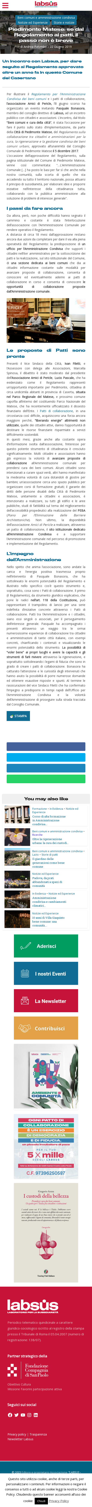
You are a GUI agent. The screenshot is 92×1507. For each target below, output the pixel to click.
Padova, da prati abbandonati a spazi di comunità (47, 882)
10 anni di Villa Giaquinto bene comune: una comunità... (48, 921)
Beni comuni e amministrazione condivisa (46, 18)
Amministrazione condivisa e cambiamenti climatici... (49, 902)
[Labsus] (46, 4)
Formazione (39, 809)
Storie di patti (50, 854)
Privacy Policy (59, 1501)
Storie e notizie (64, 22)
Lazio (35, 854)
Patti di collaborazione (56, 411)
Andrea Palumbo (35, 47)
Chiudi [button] (41, 1501)
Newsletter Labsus (20, 1439)
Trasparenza (38, 1434)
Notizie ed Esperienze (33, 22)
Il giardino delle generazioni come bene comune (48, 863)
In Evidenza (56, 809)
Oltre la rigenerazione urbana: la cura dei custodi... (50, 841)
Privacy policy (16, 1434)
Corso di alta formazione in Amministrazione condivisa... (49, 820)
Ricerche (37, 835)
